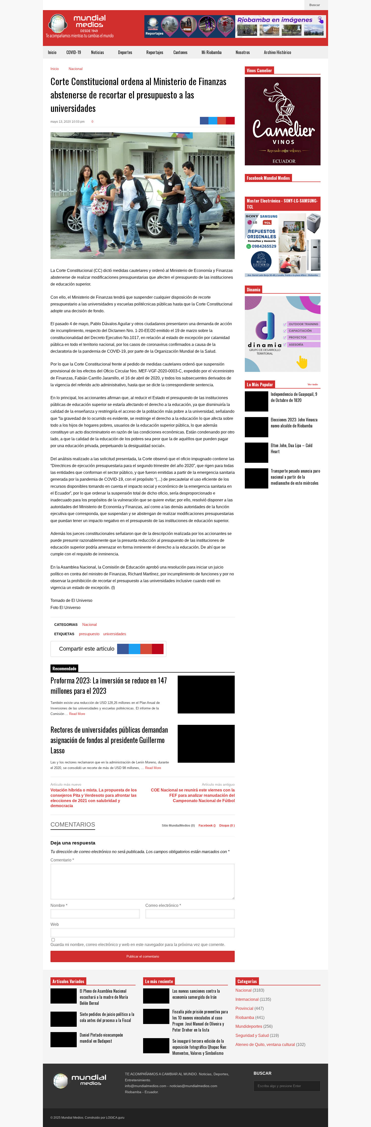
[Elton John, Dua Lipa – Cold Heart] (256, 453)
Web (54, 924)
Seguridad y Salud (252, 1035)
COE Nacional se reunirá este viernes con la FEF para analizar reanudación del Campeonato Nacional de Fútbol (193, 795)
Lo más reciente (159, 981)
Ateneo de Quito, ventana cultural (265, 1044)
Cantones (181, 52)
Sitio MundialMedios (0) (179, 825)
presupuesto (89, 634)
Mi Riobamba (212, 52)
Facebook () (207, 825)
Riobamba (244, 1017)
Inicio (52, 52)
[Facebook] (298, 5)
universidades (114, 634)
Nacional (89, 624)
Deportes (125, 52)
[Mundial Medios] (79, 30)
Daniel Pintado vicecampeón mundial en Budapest (101, 1038)
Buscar (315, 5)
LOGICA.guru (115, 1117)
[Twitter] (212, 120)
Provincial (244, 1008)
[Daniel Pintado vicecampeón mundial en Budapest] (63, 1039)
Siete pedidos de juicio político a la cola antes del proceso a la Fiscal (107, 1017)
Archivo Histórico (277, 52)
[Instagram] (290, 5)
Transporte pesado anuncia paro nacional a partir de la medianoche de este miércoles (295, 477)
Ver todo (313, 384)
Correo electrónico (163, 905)
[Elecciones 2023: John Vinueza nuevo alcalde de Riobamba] (256, 427)
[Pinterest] (230, 120)
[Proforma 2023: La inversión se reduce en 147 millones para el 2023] (206, 694)
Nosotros (243, 52)
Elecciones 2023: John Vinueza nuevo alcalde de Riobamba (294, 423)
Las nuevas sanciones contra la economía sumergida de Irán (196, 994)
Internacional (247, 999)
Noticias (98, 52)
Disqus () (227, 825)
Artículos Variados (68, 981)
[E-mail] (221, 120)
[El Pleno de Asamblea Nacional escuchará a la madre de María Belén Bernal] (63, 996)
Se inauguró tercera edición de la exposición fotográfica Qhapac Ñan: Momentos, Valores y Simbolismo (199, 1047)
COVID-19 (73, 52)
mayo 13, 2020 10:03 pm (67, 121)
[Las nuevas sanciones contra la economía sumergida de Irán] (156, 996)
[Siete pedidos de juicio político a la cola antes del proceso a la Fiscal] (63, 1019)
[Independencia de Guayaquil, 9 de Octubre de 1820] (256, 401)
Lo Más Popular (260, 384)
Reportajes (154, 52)
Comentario (62, 860)
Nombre (58, 905)
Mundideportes (248, 1026)
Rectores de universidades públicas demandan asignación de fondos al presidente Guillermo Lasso (109, 739)
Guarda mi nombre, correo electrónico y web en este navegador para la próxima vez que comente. (137, 944)
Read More (77, 714)
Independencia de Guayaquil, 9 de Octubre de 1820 (294, 397)
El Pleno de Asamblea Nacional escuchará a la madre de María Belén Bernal (104, 997)
